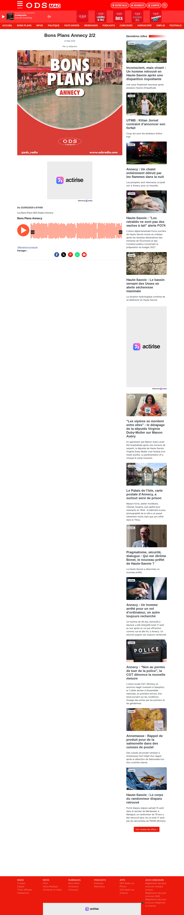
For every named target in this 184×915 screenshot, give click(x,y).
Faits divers (71, 25)
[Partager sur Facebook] (56, 256)
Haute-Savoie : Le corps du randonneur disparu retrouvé (144, 798)
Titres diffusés (24, 889)
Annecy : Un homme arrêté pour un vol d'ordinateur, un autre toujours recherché (143, 610)
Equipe (20, 886)
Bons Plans (24, 25)
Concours (126, 25)
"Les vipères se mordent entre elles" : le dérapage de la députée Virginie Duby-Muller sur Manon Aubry (145, 428)
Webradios (91, 25)
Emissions (73, 886)
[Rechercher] (164, 5)
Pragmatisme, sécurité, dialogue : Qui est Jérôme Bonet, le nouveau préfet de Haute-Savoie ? (146, 557)
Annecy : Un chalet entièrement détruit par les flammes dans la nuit (145, 173)
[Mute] (49, 17)
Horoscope (145, 25)
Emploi (161, 25)
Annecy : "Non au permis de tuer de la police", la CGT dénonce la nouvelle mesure (145, 672)
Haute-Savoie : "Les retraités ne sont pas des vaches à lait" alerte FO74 (145, 221)
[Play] (3, 16)
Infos (39, 25)
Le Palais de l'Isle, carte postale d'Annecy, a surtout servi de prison (144, 494)
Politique (54, 25)
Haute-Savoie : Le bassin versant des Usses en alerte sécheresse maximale (145, 285)
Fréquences (23, 893)
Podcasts (109, 25)
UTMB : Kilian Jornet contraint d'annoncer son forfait (145, 124)
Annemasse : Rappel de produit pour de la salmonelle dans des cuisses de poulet (144, 741)
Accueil (7, 25)
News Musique (50, 886)
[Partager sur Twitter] (63, 256)
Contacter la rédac (52, 889)
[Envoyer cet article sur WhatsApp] (77, 256)
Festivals (176, 25)
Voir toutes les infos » (147, 829)
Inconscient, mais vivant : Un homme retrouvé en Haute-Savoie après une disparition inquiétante (146, 73)
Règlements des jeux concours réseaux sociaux (155, 886)
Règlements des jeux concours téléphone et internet (155, 902)
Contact (21, 883)
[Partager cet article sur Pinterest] (70, 256)
